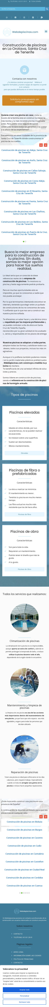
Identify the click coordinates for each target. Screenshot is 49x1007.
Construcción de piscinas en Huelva (24, 813)
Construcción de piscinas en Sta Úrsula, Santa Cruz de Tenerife (24, 182)
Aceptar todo (25, 990)
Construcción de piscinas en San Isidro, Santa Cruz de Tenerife (24, 172)
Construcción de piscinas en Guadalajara (24, 805)
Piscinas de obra (24, 490)
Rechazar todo (24, 1002)
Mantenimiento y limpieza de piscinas (24, 666)
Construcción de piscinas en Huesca (24, 821)
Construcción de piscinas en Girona (24, 789)
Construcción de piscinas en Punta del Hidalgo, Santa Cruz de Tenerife (24, 151)
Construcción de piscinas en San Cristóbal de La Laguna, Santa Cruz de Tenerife (24, 161)
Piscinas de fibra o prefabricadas (24, 431)
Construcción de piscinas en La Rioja (24, 845)
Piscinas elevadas (24, 371)
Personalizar (24, 996)
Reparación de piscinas (24, 731)
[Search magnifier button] (47, 9)
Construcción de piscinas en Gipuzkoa (24, 781)
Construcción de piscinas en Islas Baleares (24, 829)
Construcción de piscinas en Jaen (24, 837)
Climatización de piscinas (24, 600)
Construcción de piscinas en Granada (24, 797)
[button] (46, 31)
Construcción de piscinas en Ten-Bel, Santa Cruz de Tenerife (24, 192)
